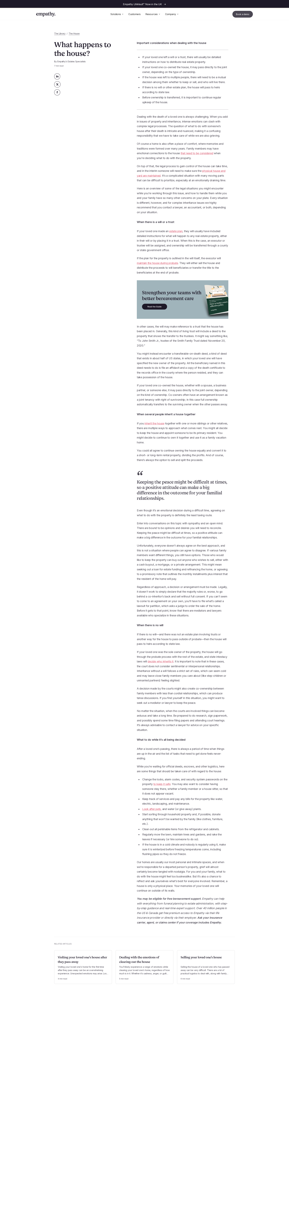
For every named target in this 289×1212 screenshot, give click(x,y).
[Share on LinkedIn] (57, 76)
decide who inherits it (160, 661)
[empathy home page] (45, 14)
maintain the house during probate (157, 263)
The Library (59, 33)
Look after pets (151, 809)
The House (74, 33)
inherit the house (154, 423)
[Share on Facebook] (57, 92)
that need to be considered (197, 153)
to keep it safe (162, 784)
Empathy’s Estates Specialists (71, 61)
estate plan (175, 231)
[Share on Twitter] (57, 84)
